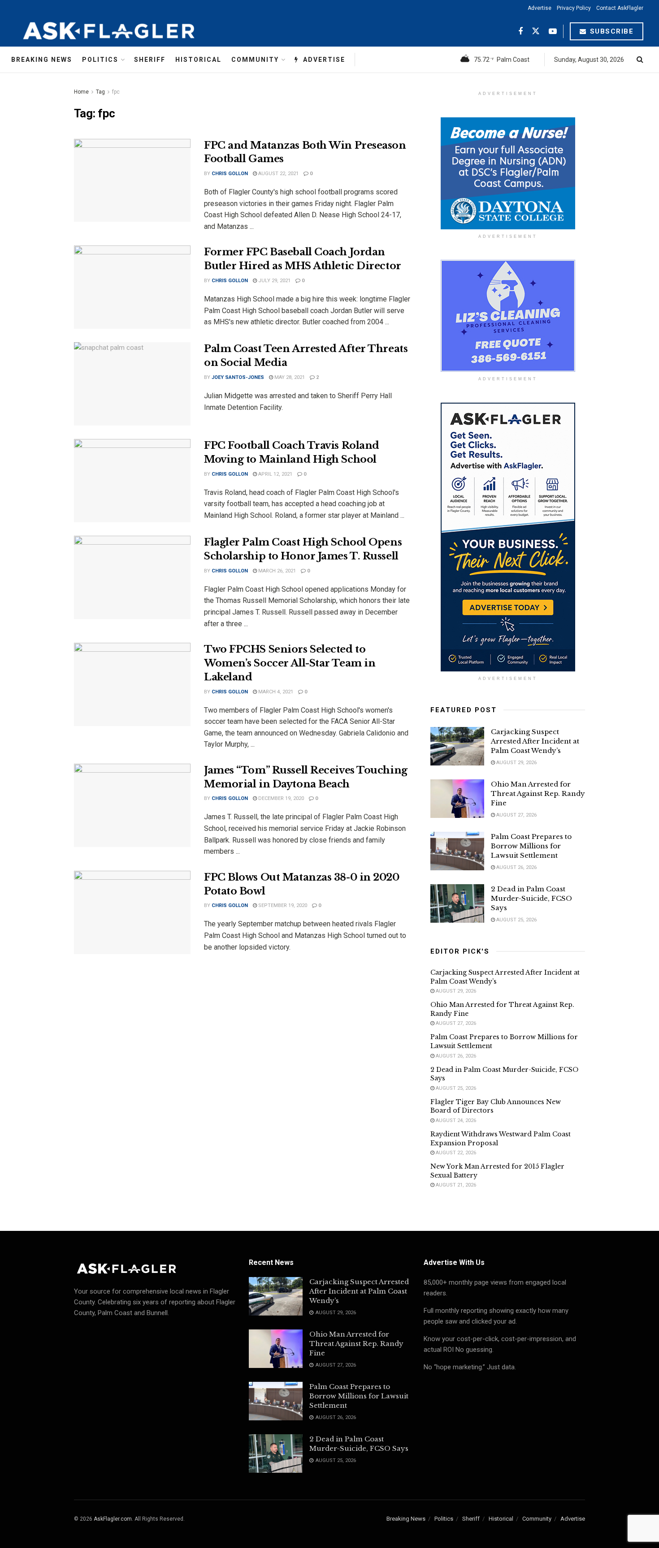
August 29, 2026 (516, 762)
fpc (116, 92)
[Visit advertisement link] (507, 173)
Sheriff (149, 59)
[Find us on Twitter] (536, 31)
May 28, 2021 (289, 377)
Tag (100, 92)
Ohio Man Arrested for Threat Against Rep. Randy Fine (538, 793)
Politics (100, 59)
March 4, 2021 (275, 692)
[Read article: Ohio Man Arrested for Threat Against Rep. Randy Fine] (457, 798)
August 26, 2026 (516, 867)
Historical (198, 59)
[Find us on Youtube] (553, 31)
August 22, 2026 (455, 1153)
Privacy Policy (574, 8)
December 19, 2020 (280, 798)
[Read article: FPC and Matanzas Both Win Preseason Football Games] (132, 180)
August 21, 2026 (455, 1185)
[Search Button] (640, 60)
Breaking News (41, 59)
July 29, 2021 (273, 281)
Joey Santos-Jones (238, 377)
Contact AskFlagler (619, 8)
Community (255, 59)
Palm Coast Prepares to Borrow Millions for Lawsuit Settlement (531, 846)
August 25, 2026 (516, 920)
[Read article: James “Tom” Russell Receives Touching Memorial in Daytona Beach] (132, 805)
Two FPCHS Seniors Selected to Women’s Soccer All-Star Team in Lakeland (289, 663)
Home (81, 92)
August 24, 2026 (455, 1120)
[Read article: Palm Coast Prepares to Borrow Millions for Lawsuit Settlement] (457, 851)
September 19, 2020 (282, 905)
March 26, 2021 (276, 571)
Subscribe (610, 31)
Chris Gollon (230, 173)
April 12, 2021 (274, 474)
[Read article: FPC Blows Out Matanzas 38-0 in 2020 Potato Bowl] (132, 912)
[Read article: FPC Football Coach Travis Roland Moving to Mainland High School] (132, 480)
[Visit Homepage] (131, 31)
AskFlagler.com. (113, 1519)
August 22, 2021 (278, 173)
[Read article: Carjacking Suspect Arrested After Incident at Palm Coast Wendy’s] (457, 746)
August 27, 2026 (516, 815)
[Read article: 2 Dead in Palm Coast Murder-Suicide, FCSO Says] (457, 903)
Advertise (539, 8)
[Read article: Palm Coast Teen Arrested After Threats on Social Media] (132, 384)
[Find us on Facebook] (520, 31)
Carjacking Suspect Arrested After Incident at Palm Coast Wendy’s (535, 741)
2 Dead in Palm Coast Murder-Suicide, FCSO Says (531, 898)
